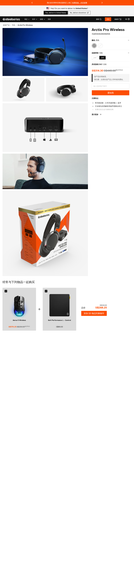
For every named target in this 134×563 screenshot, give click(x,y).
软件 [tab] (33, 19)
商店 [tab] (25, 19)
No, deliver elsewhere (78, 13)
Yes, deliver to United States (55, 13)
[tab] (98, 19)
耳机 (13, 25)
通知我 (110, 93)
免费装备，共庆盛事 (79, 3)
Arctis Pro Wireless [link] (25, 25)
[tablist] (34, 19)
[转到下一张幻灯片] (102, 2)
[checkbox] (6, 291)
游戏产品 (6, 25)
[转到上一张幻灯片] (32, 2)
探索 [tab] (41, 19)
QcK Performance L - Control (59, 320)
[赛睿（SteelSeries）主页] (12, 19)
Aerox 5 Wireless (19, 320)
